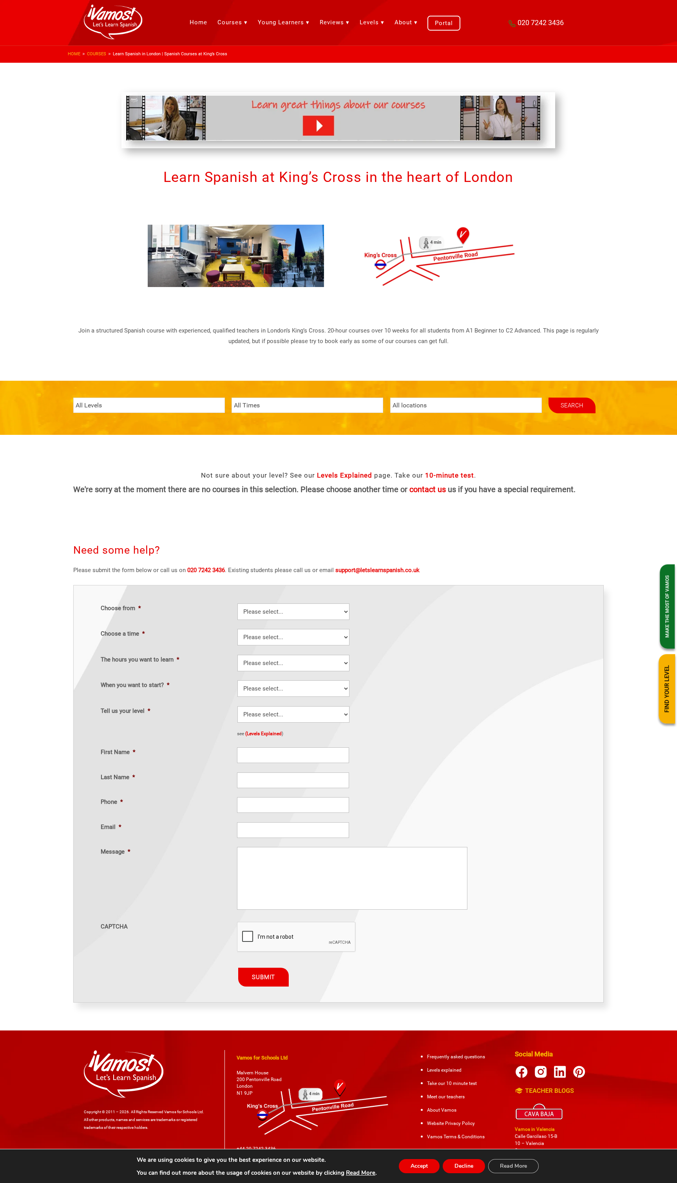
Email (111, 826)
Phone (112, 801)
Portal (444, 23)
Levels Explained (344, 475)
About (403, 22)
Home (198, 22)
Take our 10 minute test (452, 1083)
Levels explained (444, 1070)
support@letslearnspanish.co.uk (377, 570)
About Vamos (441, 1110)
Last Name (118, 777)
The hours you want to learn (140, 659)
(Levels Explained (263, 733)
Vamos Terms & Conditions (456, 1136)
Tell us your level (125, 710)
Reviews (332, 22)
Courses (229, 22)
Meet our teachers (446, 1096)
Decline (463, 1166)
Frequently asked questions (456, 1056)
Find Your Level (667, 688)
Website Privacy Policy (451, 1123)
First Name (118, 752)
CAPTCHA (114, 926)
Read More (360, 1172)
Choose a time (123, 633)
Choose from (121, 608)
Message (115, 851)
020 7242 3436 (541, 22)
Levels (369, 22)
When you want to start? (135, 685)
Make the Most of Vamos (667, 606)
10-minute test (449, 475)
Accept (419, 1166)
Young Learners (281, 22)
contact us (427, 489)
